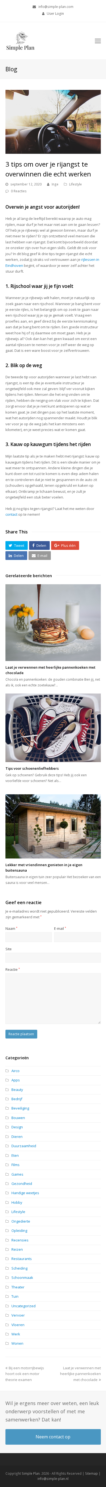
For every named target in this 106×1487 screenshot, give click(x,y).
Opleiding (19, 1230)
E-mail (60, 928)
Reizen (17, 1249)
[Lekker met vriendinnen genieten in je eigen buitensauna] (53, 826)
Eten (15, 1155)
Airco (15, 1070)
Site (8, 948)
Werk (15, 1334)
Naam (11, 928)
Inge (55, 184)
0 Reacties (19, 191)
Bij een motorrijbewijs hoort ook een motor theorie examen (24, 1373)
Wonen (17, 1343)
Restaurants (21, 1258)
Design (17, 1127)
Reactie (12, 969)
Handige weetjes (25, 1192)
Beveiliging (20, 1108)
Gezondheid (21, 1183)
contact (11, 514)
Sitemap (91, 1473)
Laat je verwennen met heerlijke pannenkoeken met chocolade (80, 1373)
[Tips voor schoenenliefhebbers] (53, 728)
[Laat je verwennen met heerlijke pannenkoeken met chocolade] (53, 622)
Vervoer (18, 1315)
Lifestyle (75, 184)
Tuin (14, 1296)
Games (17, 1174)
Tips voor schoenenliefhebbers (32, 768)
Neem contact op (53, 1437)
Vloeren (17, 1324)
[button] (16, 545)
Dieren (17, 1136)
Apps (15, 1080)
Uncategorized (23, 1305)
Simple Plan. (31, 1473)
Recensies (20, 1240)
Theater (17, 1287)
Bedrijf (16, 1098)
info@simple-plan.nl (53, 1478)
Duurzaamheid (23, 1145)
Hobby (16, 1202)
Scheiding (19, 1268)
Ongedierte (20, 1221)
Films (15, 1164)
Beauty (17, 1089)
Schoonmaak (22, 1277)
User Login (55, 13)
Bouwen (18, 1117)
